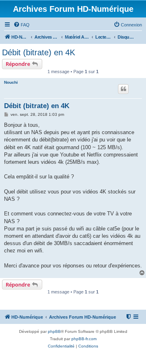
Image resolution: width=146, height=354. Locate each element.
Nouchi (11, 82)
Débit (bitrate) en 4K (38, 52)
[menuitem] (21, 25)
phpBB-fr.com (84, 339)
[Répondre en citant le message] (123, 89)
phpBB (54, 331)
